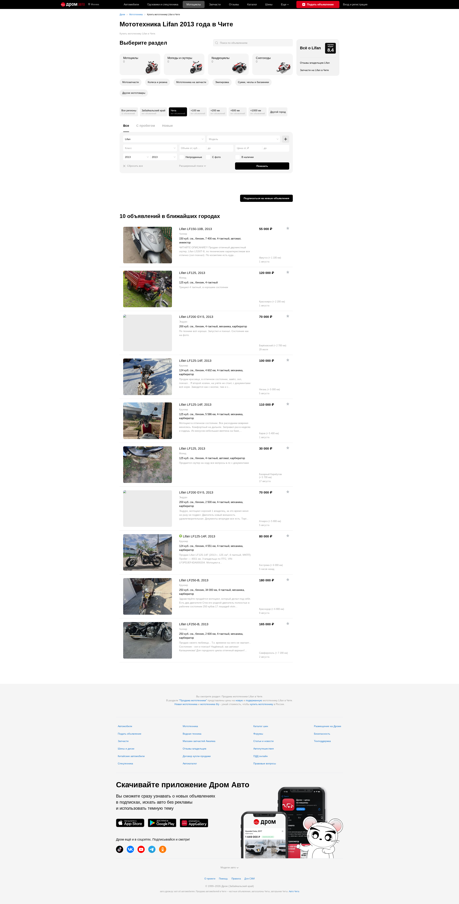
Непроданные (194, 157)
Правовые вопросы (264, 763)
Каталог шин (260, 726)
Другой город (278, 111)
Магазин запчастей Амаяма (199, 741)
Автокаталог (190, 763)
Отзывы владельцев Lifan (315, 62)
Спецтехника (125, 763)
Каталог (252, 4)
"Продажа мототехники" (193, 700)
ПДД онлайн (260, 756)
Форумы (258, 733)
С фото (216, 157)
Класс (128, 148)
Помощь (223, 878)
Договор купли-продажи (197, 756)
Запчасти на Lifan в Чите (314, 70)
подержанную (254, 700)
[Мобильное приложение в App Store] (130, 822)
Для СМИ (249, 878)
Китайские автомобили (131, 756)
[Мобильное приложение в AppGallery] (194, 822)
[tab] (126, 128)
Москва (95, 4)
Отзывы (234, 4)
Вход (355, 4)
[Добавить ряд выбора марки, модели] (285, 139)
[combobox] (164, 139)
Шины (269, 4)
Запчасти (215, 4)
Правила (236, 878)
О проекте (209, 878)
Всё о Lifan (310, 48)
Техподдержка (322, 741)
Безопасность (322, 733)
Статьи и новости (263, 741)
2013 (128, 157)
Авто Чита (294, 891)
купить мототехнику (261, 704)
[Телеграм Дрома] (151, 849)
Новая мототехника (185, 704)
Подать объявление (129, 733)
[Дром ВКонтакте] (130, 849)
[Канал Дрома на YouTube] (141, 849)
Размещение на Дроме (327, 726)
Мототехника (190, 726)
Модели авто (228, 867)
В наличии (248, 157)
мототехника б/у (209, 704)
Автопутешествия (263, 748)
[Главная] (73, 4)
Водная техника (192, 733)
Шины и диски (126, 748)
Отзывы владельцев (194, 748)
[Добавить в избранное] (287, 228)
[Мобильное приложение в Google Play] (162, 822)
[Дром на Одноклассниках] (162, 849)
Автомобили (131, 4)
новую (239, 700)
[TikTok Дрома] (119, 849)
